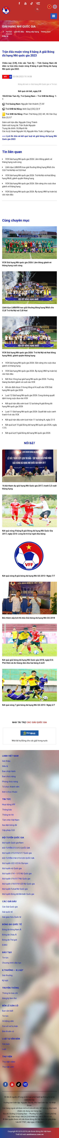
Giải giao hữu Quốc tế (11, 917)
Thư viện (7, 1056)
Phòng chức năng (10, 781)
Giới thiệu (6, 761)
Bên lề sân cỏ (10, 1005)
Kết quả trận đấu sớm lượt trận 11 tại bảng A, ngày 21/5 (30, 420)
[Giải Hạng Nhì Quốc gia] (3, 32)
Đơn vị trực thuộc (9, 792)
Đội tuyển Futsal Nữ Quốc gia (15, 889)
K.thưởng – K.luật (12, 970)
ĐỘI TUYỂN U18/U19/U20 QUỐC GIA (18, 858)
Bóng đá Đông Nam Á (11, 929)
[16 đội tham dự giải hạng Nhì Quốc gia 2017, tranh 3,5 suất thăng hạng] (29, 466)
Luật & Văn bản (11, 1038)
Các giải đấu (9, 901)
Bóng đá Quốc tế (12, 924)
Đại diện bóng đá (9, 825)
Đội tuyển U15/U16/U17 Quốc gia (17, 853)
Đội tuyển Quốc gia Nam (12, 843)
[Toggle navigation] (53, 16)
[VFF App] (38, 4)
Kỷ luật (5, 980)
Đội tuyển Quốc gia (13, 837)
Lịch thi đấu (19, 32)
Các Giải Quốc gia (10, 907)
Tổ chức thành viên (10, 787)
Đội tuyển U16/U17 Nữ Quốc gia (16, 879)
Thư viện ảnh (8, 1067)
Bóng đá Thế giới (9, 940)
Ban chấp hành (9, 771)
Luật (4, 1049)
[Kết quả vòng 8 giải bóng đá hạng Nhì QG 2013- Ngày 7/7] (29, 556)
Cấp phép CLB (8, 830)
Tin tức (9, 32)
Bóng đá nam (23, 84)
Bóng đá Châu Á (9, 935)
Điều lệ (5, 36)
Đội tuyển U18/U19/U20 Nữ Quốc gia (18, 884)
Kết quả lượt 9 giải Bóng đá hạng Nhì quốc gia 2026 (27, 433)
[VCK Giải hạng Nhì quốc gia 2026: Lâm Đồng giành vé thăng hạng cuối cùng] (29, 242)
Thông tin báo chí (10, 993)
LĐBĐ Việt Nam (10, 756)
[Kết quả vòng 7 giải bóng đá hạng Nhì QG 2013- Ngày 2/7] (29, 685)
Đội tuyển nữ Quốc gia (12, 868)
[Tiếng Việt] (49, 6)
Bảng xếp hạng (32, 32)
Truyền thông (10, 988)
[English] (55, 6)
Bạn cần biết (7, 1011)
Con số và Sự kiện (10, 1026)
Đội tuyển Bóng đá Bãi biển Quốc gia (18, 894)
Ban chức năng (9, 776)
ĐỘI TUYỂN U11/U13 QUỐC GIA (16, 848)
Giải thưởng (7, 975)
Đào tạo (7, 952)
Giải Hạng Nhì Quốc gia (40, 84)
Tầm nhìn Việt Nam (10, 820)
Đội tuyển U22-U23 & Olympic (15, 863)
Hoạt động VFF (8, 804)
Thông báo (45, 32)
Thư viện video (8, 1062)
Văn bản (6, 1044)
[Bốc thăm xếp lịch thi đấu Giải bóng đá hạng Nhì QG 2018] (29, 598)
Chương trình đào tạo (11, 963)
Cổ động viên (8, 1021)
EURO (4, 945)
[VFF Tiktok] (31, 4)
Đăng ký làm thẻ (9, 998)
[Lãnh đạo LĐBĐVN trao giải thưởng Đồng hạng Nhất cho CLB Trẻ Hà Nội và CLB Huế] (29, 287)
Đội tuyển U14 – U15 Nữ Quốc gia (17, 873)
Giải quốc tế (7, 912)
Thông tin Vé (8, 815)
